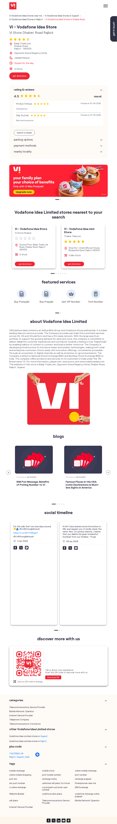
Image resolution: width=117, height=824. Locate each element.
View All (97, 96)
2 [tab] (60, 199)
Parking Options (23, 139)
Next (108, 472)
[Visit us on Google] (48, 820)
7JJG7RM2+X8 (16, 753)
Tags (12, 763)
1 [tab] (56, 199)
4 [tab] (60, 273)
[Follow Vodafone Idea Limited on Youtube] (63, 820)
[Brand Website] (68, 820)
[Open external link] (113, 40)
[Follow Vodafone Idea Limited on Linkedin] (58, 820)
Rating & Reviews (24, 89)
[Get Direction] (37, 756)
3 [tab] (58, 273)
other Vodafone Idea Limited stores (32, 729)
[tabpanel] (58, 181)
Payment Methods (25, 145)
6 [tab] (65, 273)
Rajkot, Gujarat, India (19, 757)
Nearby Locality (23, 151)
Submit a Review (24, 132)
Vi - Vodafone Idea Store (31, 228)
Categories (16, 700)
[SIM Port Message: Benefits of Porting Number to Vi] (34, 460)
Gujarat (44, 736)
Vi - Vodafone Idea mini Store (79, 230)
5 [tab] (63, 273)
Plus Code (15, 746)
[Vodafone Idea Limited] (12, 6)
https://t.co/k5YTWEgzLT (25, 532)
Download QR (53, 677)
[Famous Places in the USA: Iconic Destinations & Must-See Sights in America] (83, 460)
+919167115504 (22, 58)
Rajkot (43, 741)
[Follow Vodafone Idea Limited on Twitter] (53, 820)
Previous (8, 472)
